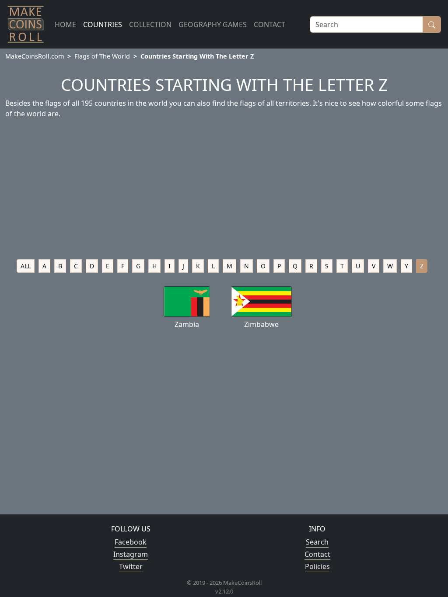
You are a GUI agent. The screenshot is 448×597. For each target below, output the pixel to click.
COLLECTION (150, 24)
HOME (65, 24)
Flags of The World (102, 56)
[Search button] (432, 24)
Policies (317, 566)
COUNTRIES (102, 24)
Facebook (131, 542)
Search (317, 542)
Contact (317, 554)
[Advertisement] (224, 191)
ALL (26, 266)
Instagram (130, 554)
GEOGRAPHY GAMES (212, 24)
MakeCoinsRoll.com (34, 56)
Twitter (131, 566)
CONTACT (269, 24)
